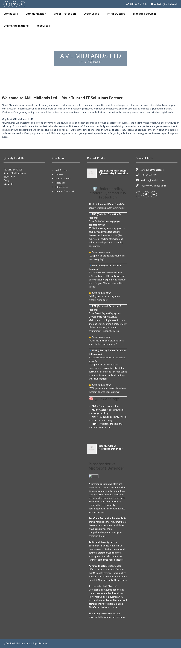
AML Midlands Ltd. (20, 643)
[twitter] (14, 4)
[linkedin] (22, 4)
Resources (43, 25)
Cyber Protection (65, 13)
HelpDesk (60, 182)
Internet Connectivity (65, 191)
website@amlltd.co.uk (152, 180)
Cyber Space (91, 13)
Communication (36, 13)
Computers (11, 13)
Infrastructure (116, 13)
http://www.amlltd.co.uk (153, 185)
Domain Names (63, 178)
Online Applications (16, 25)
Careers (59, 174)
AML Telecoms (62, 170)
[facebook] (7, 4)
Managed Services (144, 13)
